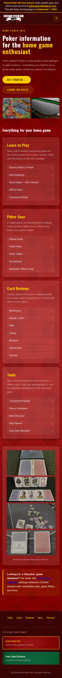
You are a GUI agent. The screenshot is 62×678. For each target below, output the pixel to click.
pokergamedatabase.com (42, 6)
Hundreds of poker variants (18, 658)
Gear (40, 617)
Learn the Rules (17, 89)
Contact (51, 617)
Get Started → (16, 79)
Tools (10, 617)
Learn (19, 617)
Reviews (30, 617)
